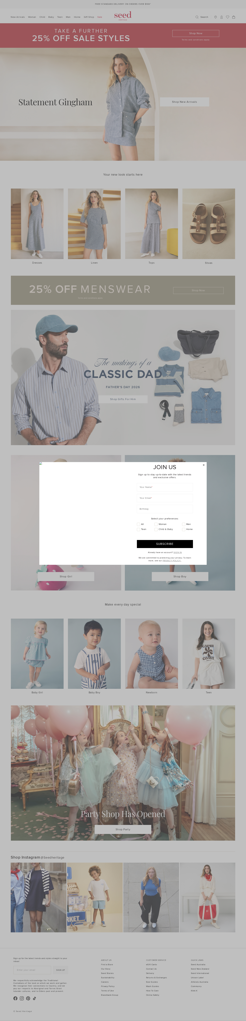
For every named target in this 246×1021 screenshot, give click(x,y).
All (142, 524)
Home (189, 529)
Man (188, 524)
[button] (204, 465)
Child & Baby (166, 529)
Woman (163, 524)
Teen (143, 529)
